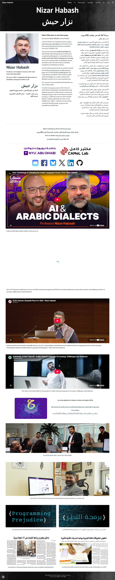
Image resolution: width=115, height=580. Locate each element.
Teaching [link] (97, 2)
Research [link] (90, 2)
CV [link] (74, 2)
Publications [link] (81, 2)
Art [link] (104, 2)
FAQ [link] (108, 2)
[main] (57, 15)
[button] (113, 2)
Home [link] (70, 2)
